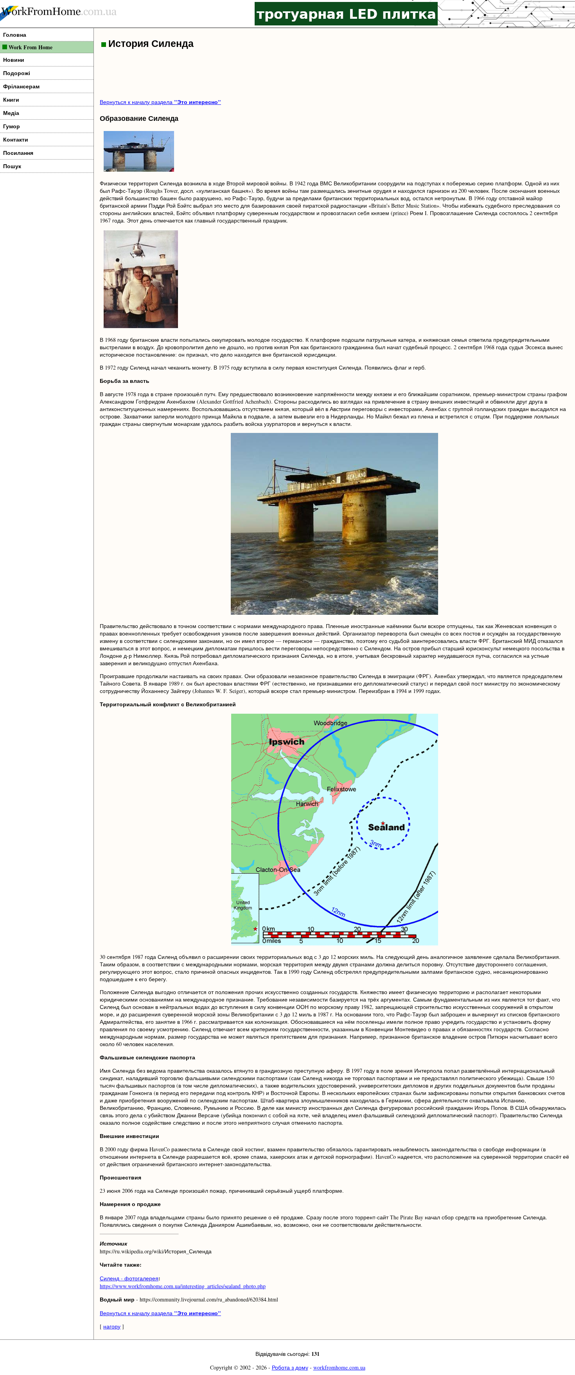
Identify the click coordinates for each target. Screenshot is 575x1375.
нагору (111, 1326)
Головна (14, 35)
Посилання (18, 153)
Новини (13, 60)
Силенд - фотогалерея (129, 1278)
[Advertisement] (242, 74)
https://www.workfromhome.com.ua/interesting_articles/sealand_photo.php (183, 1286)
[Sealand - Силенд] (139, 170)
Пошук (12, 166)
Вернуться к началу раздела (160, 102)
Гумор (11, 126)
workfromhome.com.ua (339, 1367)
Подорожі (16, 73)
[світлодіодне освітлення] (346, 13)
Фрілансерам (21, 86)
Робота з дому (290, 1367)
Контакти (15, 139)
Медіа (11, 113)
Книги (11, 99)
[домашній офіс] (58, 13)
